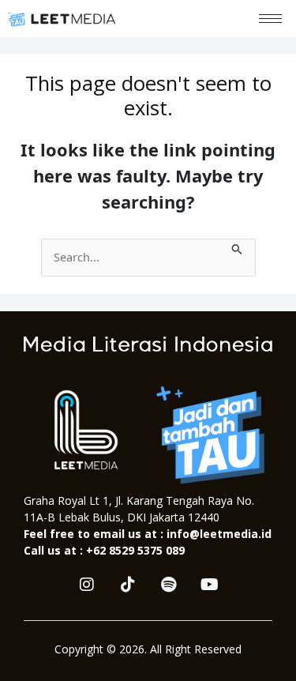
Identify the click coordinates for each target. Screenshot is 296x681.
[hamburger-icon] (270, 18)
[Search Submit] (237, 247)
